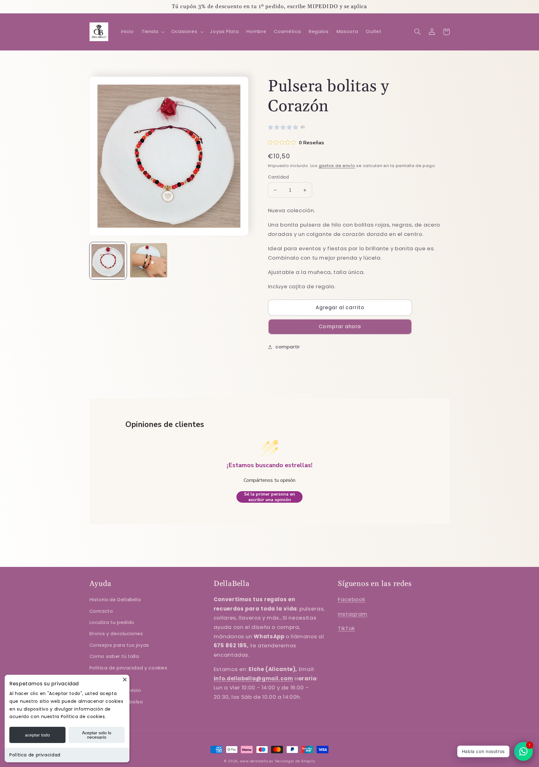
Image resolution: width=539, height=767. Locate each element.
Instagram (352, 614)
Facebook (351, 599)
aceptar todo (37, 734)
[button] (152, 32)
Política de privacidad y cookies (129, 668)
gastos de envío (337, 165)
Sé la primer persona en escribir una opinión (269, 497)
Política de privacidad (35, 755)
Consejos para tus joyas (119, 645)
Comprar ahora (340, 326)
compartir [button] (287, 347)
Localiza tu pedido (112, 622)
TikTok (346, 628)
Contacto (101, 611)
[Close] (124, 679)
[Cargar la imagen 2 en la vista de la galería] (149, 261)
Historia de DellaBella (115, 600)
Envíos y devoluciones (116, 633)
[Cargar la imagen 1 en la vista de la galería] (108, 261)
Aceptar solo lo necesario (96, 735)
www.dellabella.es (257, 761)
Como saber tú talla (114, 656)
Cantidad (278, 177)
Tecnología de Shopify (294, 761)
